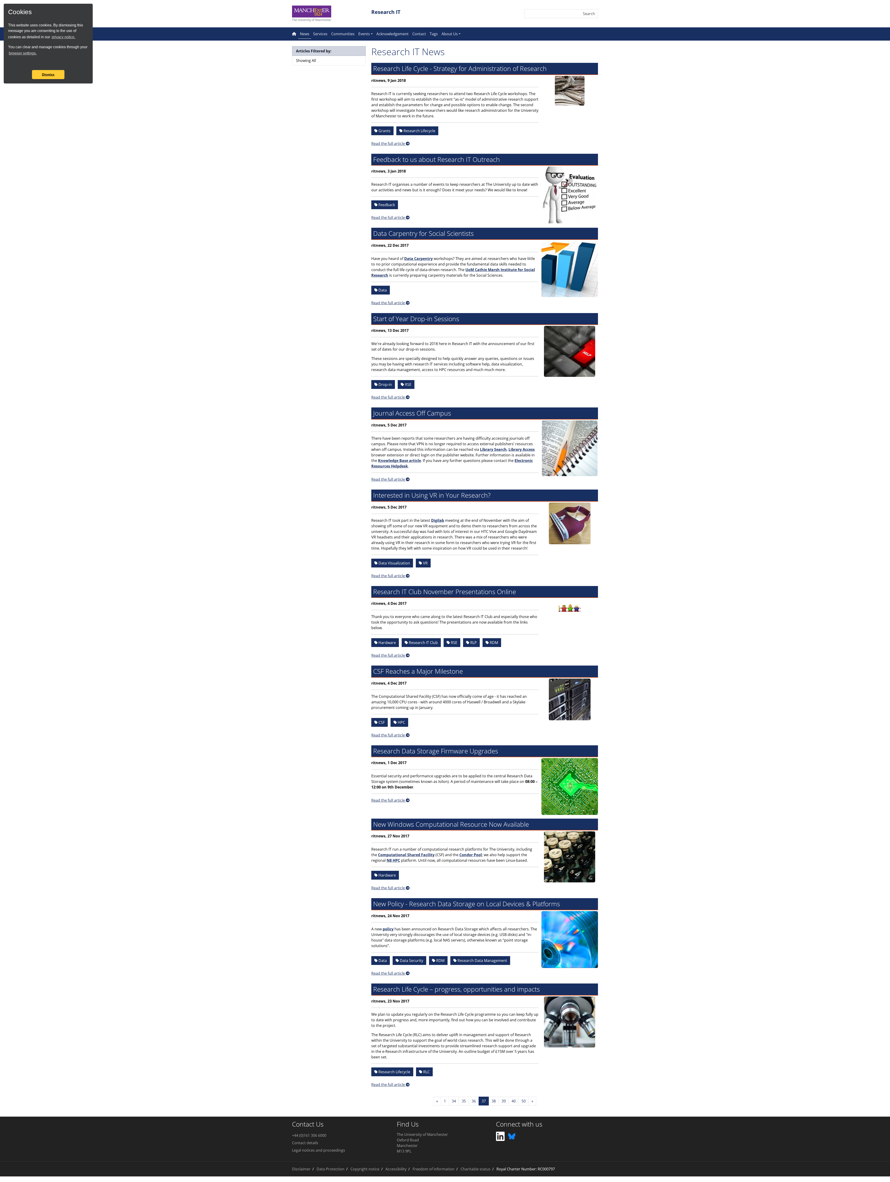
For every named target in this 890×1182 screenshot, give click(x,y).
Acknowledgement (392, 33)
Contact (419, 33)
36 (474, 1101)
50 (523, 1101)
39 (504, 1101)
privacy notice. (63, 37)
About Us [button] (450, 33)
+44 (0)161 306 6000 (309, 1135)
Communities (343, 33)
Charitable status (475, 1169)
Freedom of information (434, 1169)
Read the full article (388, 143)
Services (320, 33)
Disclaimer (301, 1169)
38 (494, 1101)
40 (514, 1101)
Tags (434, 33)
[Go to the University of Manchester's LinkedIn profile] (500, 1136)
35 (464, 1101)
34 (454, 1101)
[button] (9, 63)
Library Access (522, 449)
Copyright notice (364, 1169)
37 (484, 1101)
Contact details (305, 1142)
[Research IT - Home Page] (294, 33)
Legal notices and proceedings (318, 1150)
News (305, 33)
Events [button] (364, 33)
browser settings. (23, 53)
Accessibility (396, 1169)
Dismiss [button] (48, 74)
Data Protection (330, 1169)
